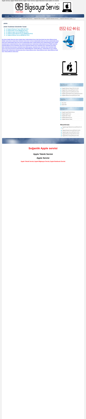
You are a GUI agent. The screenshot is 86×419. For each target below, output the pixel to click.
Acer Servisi (4, 39)
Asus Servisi (47, 39)
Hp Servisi (32, 40)
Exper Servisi (26, 40)
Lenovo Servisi (8, 48)
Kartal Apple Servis (41, 45)
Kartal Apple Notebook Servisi (31, 45)
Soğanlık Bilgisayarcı (38, 48)
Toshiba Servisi (12, 49)
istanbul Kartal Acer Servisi (49, 42)
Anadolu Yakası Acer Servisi (13, 39)
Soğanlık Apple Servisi (26, 18)
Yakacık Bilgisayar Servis (31, 49)
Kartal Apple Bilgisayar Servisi (8, 45)
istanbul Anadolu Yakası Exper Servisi (15, 42)
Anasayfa (7, 16)
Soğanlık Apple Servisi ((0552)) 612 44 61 (17, 32)
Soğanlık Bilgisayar (29, 48)
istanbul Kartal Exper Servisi (15, 43)
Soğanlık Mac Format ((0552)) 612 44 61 (17, 30)
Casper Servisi (9, 40)
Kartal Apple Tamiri (44, 46)
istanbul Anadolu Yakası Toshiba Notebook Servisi (33, 42)
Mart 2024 (64, 102)
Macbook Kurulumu (40, 16)
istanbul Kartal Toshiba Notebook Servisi (41, 43)
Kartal (50, 43)
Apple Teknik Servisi (16, 16)
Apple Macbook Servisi (28, 16)
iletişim (49, 16)
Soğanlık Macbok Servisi (52, 18)
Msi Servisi (13, 48)
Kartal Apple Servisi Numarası (11, 46)
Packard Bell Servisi (20, 48)
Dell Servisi (21, 40)
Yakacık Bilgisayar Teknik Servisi (11, 51)
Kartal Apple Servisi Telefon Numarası (25, 46)
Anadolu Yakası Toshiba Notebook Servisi (27, 39)
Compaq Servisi (15, 40)
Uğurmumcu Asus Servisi (20, 49)
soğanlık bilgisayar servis (48, 48)
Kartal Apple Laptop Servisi (19, 45)
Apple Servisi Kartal (40, 39)
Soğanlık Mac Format (39, 18)
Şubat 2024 (64, 104)
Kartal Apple (54, 43)
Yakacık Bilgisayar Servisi (42, 49)
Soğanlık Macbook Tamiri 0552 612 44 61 (17, 29)
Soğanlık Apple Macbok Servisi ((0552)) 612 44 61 (20, 33)
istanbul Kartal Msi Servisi (27, 43)
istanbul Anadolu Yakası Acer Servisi (41, 40)
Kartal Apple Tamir (36, 46)
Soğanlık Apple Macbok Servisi (12, 18)
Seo (3, 292)
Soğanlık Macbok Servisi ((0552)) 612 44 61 (18, 35)
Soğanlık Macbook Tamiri (66, 18)
